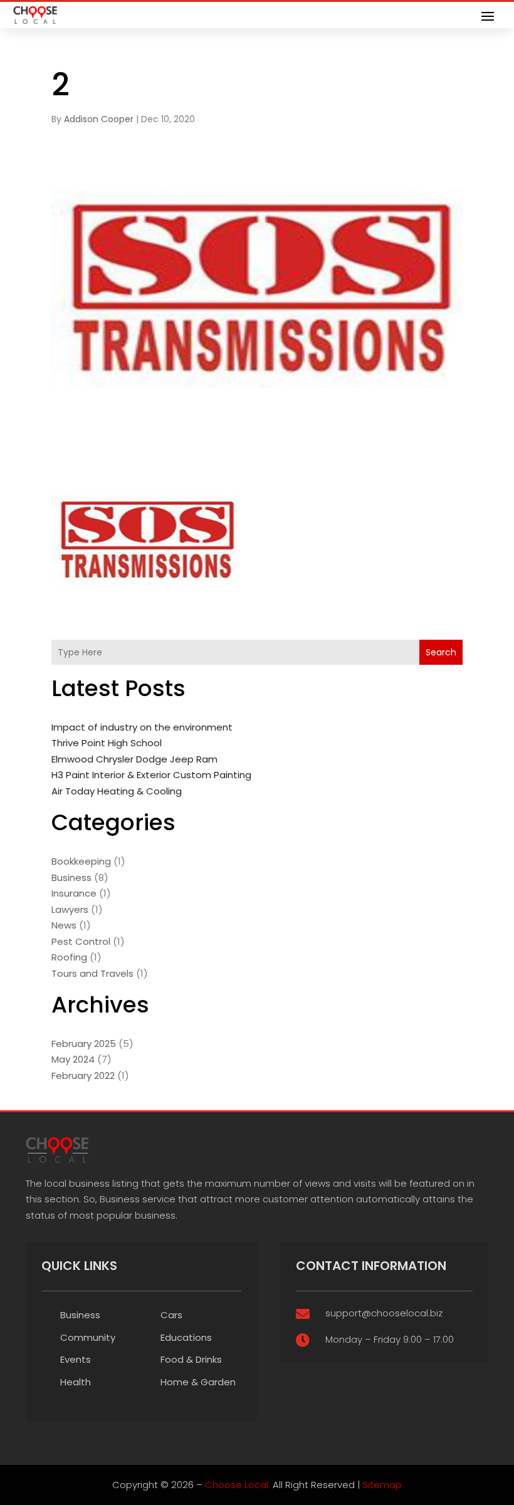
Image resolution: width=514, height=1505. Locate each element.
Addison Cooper (99, 119)
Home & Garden (198, 1381)
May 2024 (73, 1059)
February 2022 (83, 1075)
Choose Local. (237, 1484)
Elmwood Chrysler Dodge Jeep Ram (134, 759)
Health (75, 1381)
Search (441, 652)
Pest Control (80, 941)
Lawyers (69, 909)
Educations (186, 1337)
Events (75, 1359)
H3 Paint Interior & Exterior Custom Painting (151, 774)
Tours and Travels (92, 973)
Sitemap (382, 1484)
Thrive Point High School (106, 742)
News (63, 925)
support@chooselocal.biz (384, 1313)
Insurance (74, 893)
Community (87, 1337)
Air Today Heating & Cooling (116, 791)
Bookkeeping (81, 861)
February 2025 (83, 1043)
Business (71, 877)
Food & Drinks (191, 1359)
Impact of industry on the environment (142, 727)
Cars (171, 1314)
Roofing (69, 957)
